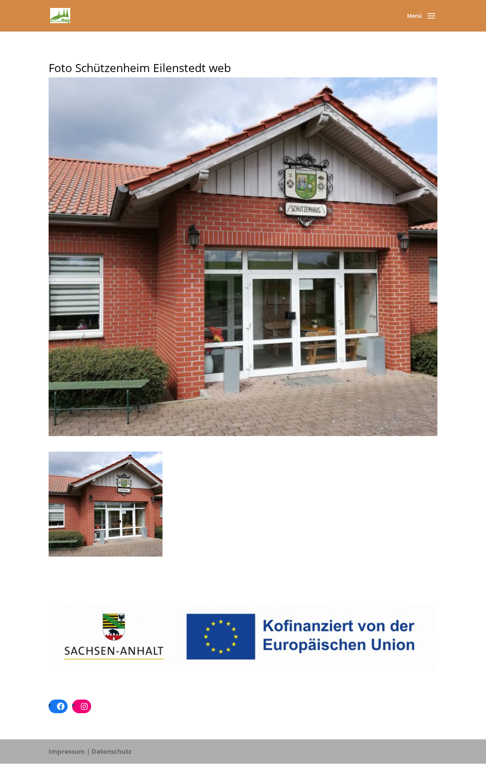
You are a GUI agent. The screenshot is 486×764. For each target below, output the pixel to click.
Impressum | (69, 751)
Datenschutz (111, 751)
